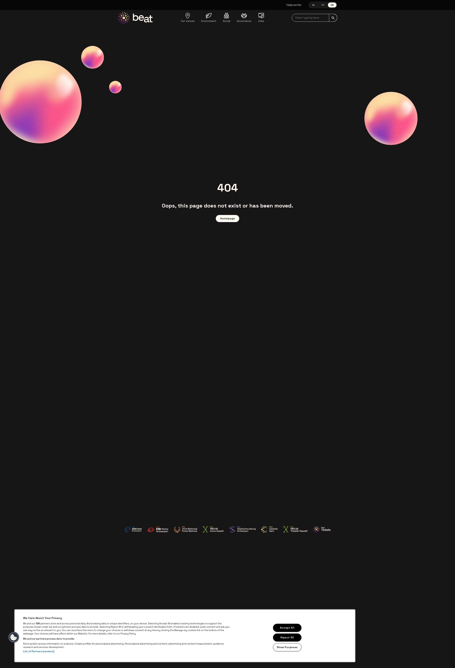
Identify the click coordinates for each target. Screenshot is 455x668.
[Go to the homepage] (135, 18)
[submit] (333, 18)
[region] (184, 635)
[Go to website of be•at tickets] (322, 529)
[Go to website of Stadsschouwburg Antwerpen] (242, 529)
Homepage (227, 218)
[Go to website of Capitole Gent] (269, 529)
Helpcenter (294, 5)
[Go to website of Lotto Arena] (158, 529)
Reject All (287, 637)
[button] (13, 637)
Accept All (287, 627)
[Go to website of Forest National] (185, 529)
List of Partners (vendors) (38, 651)
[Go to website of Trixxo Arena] (213, 529)
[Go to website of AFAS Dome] (133, 529)
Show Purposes (287, 647)
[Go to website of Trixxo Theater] (295, 529)
